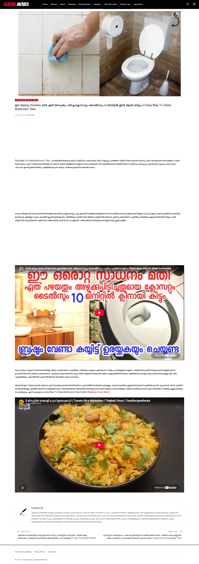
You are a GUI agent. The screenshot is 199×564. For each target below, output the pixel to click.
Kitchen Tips (125, 4)
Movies (54, 4)
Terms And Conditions (23, 552)
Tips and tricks (110, 4)
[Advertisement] (99, 139)
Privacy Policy (39, 552)
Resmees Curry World (98, 392)
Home (45, 4)
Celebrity (72, 4)
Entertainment (85, 4)
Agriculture (138, 4)
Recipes (97, 4)
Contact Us (52, 552)
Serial (62, 4)
